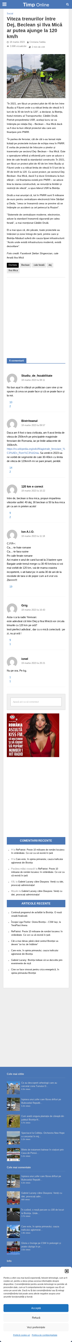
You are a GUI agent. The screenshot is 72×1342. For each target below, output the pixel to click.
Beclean (25, 265)
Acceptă (36, 1308)
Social (10, 13)
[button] (67, 1271)
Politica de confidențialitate (44, 1335)
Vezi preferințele (36, 1327)
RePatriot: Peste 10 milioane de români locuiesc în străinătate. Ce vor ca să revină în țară (37, 872)
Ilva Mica (13, 270)
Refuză (36, 1317)
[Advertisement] (36, 316)
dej (50, 265)
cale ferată (39, 265)
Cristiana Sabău (38, 42)
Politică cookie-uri (21, 1335)
